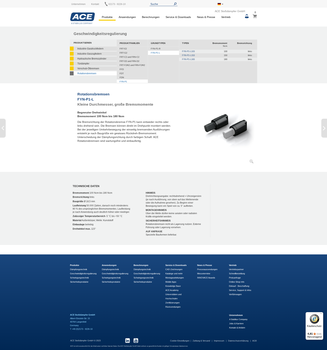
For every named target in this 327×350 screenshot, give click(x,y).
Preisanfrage (235, 278)
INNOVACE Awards (206, 278)
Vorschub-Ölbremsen (88, 68)
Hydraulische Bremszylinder (91, 58)
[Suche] (176, 3)
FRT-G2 (123, 53)
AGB (254, 341)
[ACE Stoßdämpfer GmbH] (82, 18)
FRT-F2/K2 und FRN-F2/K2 (132, 65)
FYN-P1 (123, 81)
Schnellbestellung (237, 273)
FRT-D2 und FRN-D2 (129, 61)
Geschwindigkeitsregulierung (83, 273)
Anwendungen (109, 265)
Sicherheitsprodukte (79, 282)
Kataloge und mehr (174, 273)
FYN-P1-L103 (188, 51)
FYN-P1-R (155, 49)
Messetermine (203, 273)
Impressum (219, 341)
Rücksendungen (173, 307)
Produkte (74, 265)
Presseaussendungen (207, 269)
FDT (122, 73)
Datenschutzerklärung (238, 341)
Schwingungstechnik (79, 278)
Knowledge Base (173, 286)
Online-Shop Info (236, 282)
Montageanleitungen (174, 278)
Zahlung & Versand (202, 341)
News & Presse (204, 265)
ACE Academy (172, 290)
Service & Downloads (176, 265)
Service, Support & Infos (240, 290)
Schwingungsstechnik (144, 278)
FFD (122, 69)
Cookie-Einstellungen (179, 341)
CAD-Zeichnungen (173, 269)
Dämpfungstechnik (78, 269)
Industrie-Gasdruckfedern (90, 48)
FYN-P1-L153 (188, 55)
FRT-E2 (123, 49)
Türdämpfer (83, 63)
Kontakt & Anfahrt (237, 328)
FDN (122, 77)
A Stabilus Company (238, 319)
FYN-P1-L (155, 53)
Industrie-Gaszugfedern (89, 53)
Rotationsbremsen (86, 73)
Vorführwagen (235, 294)
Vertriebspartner (236, 269)
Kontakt (95, 4)
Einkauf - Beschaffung (239, 286)
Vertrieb (233, 265)
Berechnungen (141, 265)
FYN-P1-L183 (188, 59)
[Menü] (321, 314)
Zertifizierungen (172, 303)
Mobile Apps (170, 282)
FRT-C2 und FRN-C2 (129, 57)
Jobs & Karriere (236, 323)
